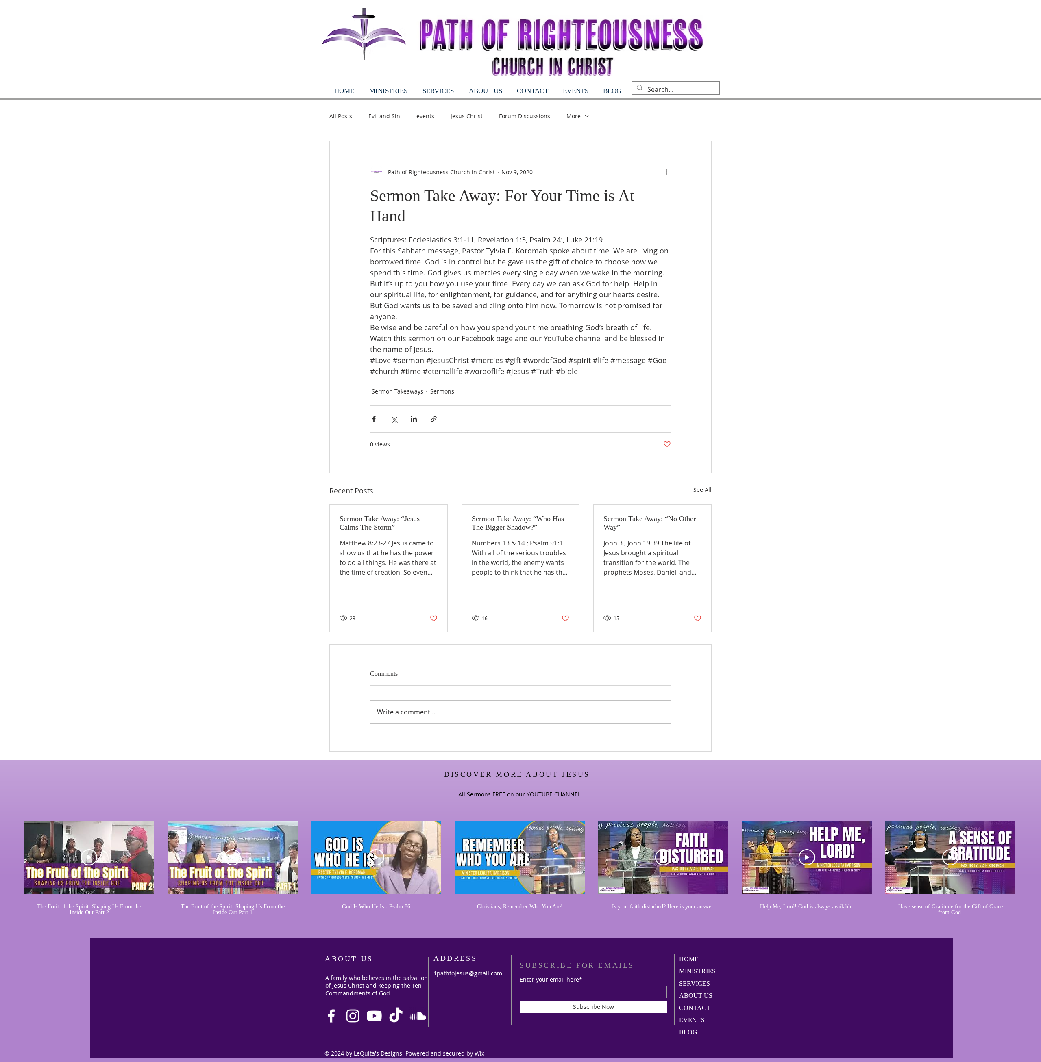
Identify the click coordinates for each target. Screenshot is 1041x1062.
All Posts (340, 116)
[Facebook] (331, 1016)
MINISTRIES (697, 971)
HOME (689, 959)
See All (702, 489)
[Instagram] (353, 1016)
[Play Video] (89, 857)
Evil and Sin (384, 116)
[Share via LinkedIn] (414, 419)
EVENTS (692, 1020)
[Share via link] (434, 419)
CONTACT (694, 1007)
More (573, 116)
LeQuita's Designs (378, 1053)
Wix (479, 1053)
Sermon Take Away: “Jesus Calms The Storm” (380, 523)
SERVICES (694, 983)
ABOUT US (695, 995)
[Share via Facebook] (374, 419)
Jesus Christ (467, 116)
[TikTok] (396, 1016)
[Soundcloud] (417, 1016)
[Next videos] (1030, 855)
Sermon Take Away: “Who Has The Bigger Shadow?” (518, 523)
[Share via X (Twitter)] (394, 419)
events (425, 116)
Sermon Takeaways (397, 391)
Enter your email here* (551, 979)
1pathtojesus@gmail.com (467, 973)
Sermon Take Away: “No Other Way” (649, 523)
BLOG (688, 1032)
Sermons (442, 391)
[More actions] (666, 172)
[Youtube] (374, 1016)
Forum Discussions (524, 116)
